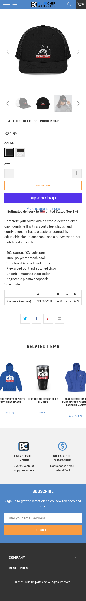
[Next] (77, 51)
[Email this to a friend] (59, 319)
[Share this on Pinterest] (48, 319)
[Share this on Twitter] (25, 319)
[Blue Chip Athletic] (43, 4)
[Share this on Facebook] (36, 319)
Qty (7, 164)
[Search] (71, 4)
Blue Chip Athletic (36, 582)
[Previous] (8, 51)
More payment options (43, 209)
